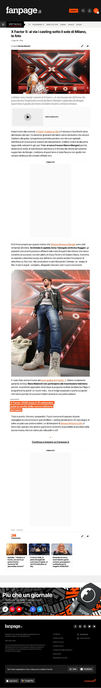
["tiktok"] (5, 609)
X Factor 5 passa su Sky (47, 131)
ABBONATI (73, 10)
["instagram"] (12, 609)
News (13, 530)
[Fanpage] (13, 626)
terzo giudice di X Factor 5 (53, 380)
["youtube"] (19, 609)
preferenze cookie (60, 658)
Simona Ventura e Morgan (63, 244)
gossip (79, 25)
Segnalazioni (58, 638)
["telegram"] (40, 609)
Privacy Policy (58, 642)
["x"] (26, 609)
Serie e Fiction (52, 25)
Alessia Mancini (24, 46)
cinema (63, 25)
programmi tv (38, 25)
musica (71, 25)
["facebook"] (33, 609)
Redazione (57, 654)
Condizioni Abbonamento (62, 650)
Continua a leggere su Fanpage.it (50, 442)
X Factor (20, 530)
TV (29, 25)
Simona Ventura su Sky (71, 423)
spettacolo (15, 24)
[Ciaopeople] (90, 681)
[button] (87, 46)
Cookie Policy (58, 646)
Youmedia (56, 634)
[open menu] (3, 25)
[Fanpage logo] (20, 10)
